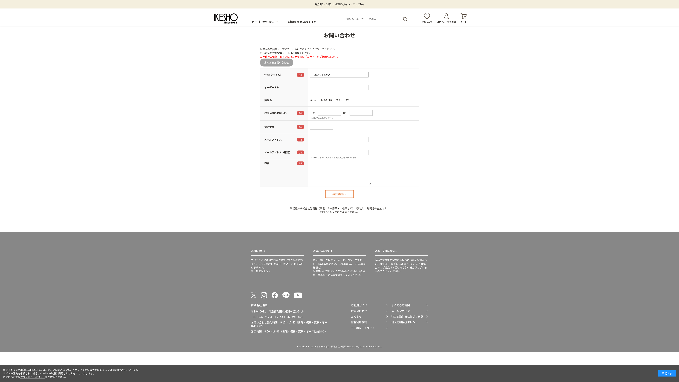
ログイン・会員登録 (446, 21)
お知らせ (356, 316)
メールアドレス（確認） (278, 152)
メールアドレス (273, 139)
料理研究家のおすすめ (302, 22)
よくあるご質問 (400, 305)
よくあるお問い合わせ (276, 62)
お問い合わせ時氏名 (275, 113)
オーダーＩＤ (271, 87)
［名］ (345, 113)
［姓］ (314, 113)
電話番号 (269, 127)
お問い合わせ (359, 311)
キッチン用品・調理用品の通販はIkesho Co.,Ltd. (339, 346)
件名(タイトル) (272, 74)
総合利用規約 (359, 322)
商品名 (268, 100)
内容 (266, 163)
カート (463, 21)
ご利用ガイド (359, 305)
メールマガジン (400, 311)
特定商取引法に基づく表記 (407, 316)
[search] (405, 19)
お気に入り (427, 21)
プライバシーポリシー (32, 377)
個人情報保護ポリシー (404, 322)
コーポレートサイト (363, 328)
